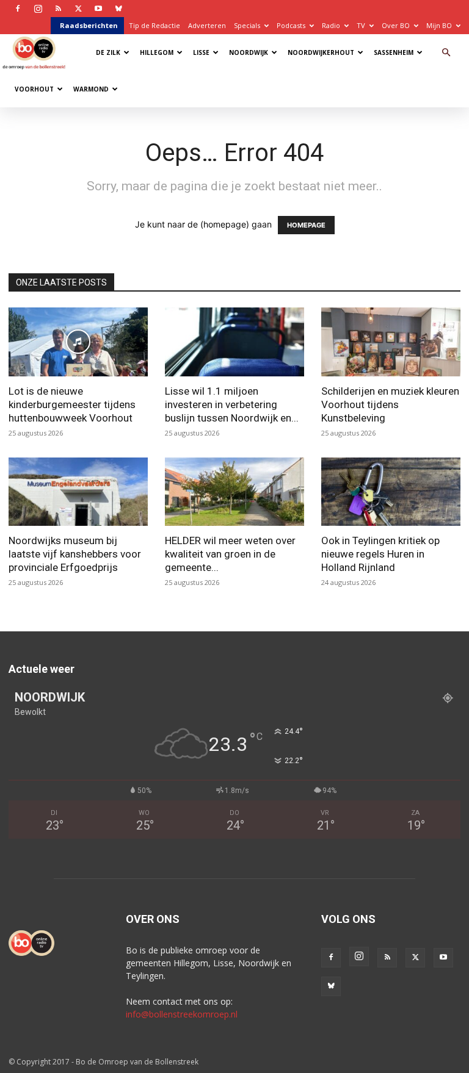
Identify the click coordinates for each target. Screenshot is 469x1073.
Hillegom (156, 52)
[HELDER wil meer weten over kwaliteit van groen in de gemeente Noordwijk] (234, 492)
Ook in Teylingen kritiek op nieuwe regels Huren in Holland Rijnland (380, 553)
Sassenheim (393, 52)
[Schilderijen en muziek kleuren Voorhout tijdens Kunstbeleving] (390, 341)
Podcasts (291, 25)
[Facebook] (18, 8)
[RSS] (58, 8)
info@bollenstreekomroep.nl (182, 1014)
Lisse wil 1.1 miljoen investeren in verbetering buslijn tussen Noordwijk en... (232, 404)
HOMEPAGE (306, 225)
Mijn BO (439, 25)
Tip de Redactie (154, 25)
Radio (331, 25)
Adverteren (207, 25)
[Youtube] (98, 8)
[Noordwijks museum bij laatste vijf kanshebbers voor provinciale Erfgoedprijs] (78, 492)
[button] (445, 53)
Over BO (396, 25)
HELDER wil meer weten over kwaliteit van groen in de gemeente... (230, 553)
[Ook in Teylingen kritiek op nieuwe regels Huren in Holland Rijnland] (390, 492)
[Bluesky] (118, 8)
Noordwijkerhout (321, 52)
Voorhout (34, 89)
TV (361, 25)
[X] (78, 8)
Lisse (201, 52)
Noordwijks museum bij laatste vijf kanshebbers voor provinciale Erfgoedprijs (75, 553)
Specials (247, 25)
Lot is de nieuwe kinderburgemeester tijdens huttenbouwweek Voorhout (72, 404)
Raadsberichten (89, 25)
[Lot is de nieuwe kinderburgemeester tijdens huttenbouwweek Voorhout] (78, 341)
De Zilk (108, 52)
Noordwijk (248, 52)
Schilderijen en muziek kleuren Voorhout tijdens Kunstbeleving (390, 404)
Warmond (91, 89)
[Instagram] (38, 8)
